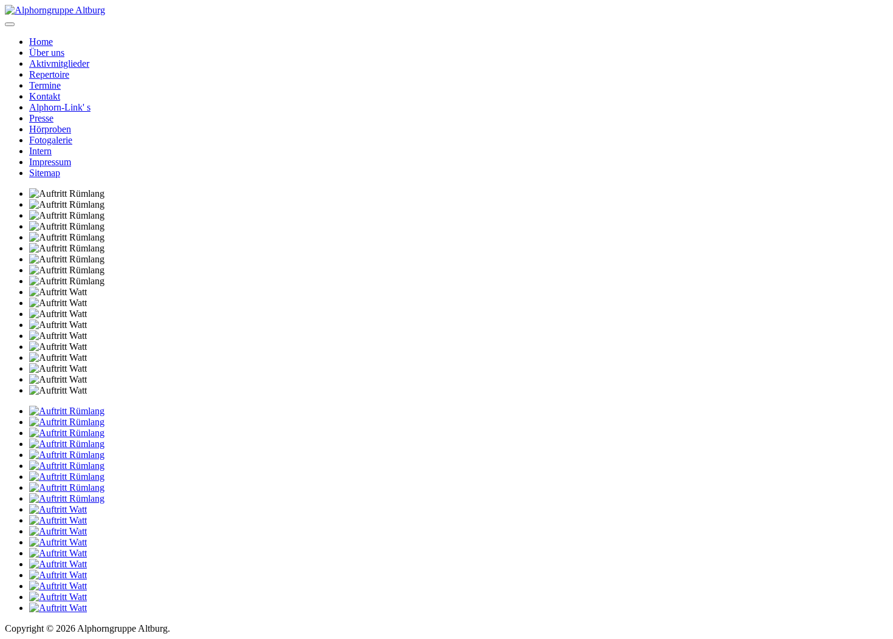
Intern (40, 151)
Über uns (46, 52)
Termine (45, 85)
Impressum (50, 162)
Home (41, 41)
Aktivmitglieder (59, 63)
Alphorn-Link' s (60, 107)
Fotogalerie (50, 140)
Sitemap (44, 173)
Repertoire (49, 74)
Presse (41, 118)
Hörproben (50, 129)
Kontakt (44, 96)
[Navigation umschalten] (10, 24)
